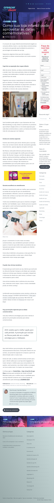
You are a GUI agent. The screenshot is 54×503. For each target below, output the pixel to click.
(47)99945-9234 (25, 379)
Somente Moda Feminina (45, 86)
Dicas (40, 182)
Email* (42, 70)
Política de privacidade (38, 498)
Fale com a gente (17, 498)
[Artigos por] (4, 37)
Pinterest (21, 300)
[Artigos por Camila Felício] (6, 391)
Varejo (40, 220)
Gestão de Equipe (43, 195)
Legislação (41, 208)
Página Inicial (31, 8)
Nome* (42, 65)
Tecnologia (42, 217)
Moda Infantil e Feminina (44, 89)
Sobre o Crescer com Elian (43, 8)
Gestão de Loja (42, 198)
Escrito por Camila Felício (10, 37)
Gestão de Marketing (44, 201)
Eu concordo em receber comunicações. (45, 93)
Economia (41, 189)
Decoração (41, 176)
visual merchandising (21, 385)
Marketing (14, 21)
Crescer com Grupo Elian (8, 9)
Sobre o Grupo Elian (8, 498)
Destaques (41, 179)
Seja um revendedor (39, 3)
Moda (40, 214)
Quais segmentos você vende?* (44, 80)
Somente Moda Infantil (45, 83)
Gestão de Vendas (6, 21)
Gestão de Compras (44, 192)
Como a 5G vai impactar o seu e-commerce (13, 441)
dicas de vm (13, 385)
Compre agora (44, 167)
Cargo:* (42, 75)
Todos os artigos (14, 404)
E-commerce (42, 185)
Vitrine (29, 385)
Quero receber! (45, 107)
